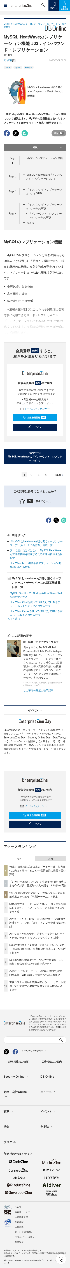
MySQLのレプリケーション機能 (45, 158)
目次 (35, 147)
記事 (6, 1111)
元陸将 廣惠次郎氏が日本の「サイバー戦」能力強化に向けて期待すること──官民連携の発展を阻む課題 (37, 870)
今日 (19, 858)
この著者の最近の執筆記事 (38, 690)
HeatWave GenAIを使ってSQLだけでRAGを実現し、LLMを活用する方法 (36, 613)
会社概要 (19, 1226)
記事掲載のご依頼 (18, 1061)
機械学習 (28, 67)
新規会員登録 (36, 417)
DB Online (47, 1076)
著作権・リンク (22, 1211)
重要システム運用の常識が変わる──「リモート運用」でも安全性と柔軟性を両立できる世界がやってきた (37, 985)
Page (12, 176)
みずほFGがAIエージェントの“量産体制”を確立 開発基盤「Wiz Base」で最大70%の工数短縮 (37, 972)
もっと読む (13, 618)
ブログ (8, 1142)
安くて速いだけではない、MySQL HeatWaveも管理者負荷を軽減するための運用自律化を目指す (36, 554)
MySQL (18, 67)
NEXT (58, 474)
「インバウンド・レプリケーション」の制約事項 (44, 206)
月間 (50, 858)
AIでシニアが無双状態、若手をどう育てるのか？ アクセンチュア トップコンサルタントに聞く (36, 935)
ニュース (46, 1092)
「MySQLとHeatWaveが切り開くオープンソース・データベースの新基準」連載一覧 (36, 543)
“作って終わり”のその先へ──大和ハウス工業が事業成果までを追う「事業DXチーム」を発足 (37, 894)
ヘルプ (18, 1206)
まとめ (30, 222)
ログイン (36, 427)
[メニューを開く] (5, 5)
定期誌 (44, 1127)
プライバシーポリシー (25, 1237)
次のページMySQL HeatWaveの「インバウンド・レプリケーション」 (35, 456)
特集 (6, 1127)
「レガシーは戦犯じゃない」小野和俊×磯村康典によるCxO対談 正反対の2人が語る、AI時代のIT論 (37, 883)
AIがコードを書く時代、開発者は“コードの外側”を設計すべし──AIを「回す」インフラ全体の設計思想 (37, 922)
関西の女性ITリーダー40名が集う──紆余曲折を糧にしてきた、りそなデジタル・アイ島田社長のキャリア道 (37, 907)
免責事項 (19, 1221)
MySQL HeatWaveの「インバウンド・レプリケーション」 (44, 176)
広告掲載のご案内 (52, 1061)
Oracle (7, 67)
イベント (46, 1111)
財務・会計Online (15, 1092)
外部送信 (19, 1242)
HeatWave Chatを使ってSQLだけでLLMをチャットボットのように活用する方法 (35, 604)
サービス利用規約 (23, 1231)
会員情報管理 (21, 1216)
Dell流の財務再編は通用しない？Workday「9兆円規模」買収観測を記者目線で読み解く (37, 961)
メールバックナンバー (37, 408)
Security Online (14, 1076)
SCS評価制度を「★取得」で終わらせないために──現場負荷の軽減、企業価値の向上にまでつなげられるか (37, 948)
